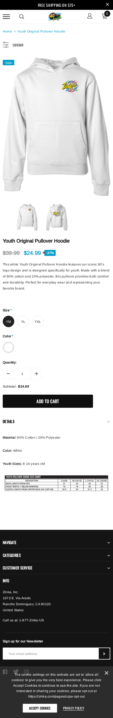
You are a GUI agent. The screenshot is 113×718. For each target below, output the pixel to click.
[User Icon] (89, 16)
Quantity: (9, 362)
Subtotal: (9, 386)
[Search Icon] (21, 16)
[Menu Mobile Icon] (6, 16)
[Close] (106, 673)
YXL (38, 322)
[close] (107, 5)
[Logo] (56, 16)
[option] (56, 126)
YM (8, 322)
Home (7, 31)
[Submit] (104, 653)
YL (23, 322)
